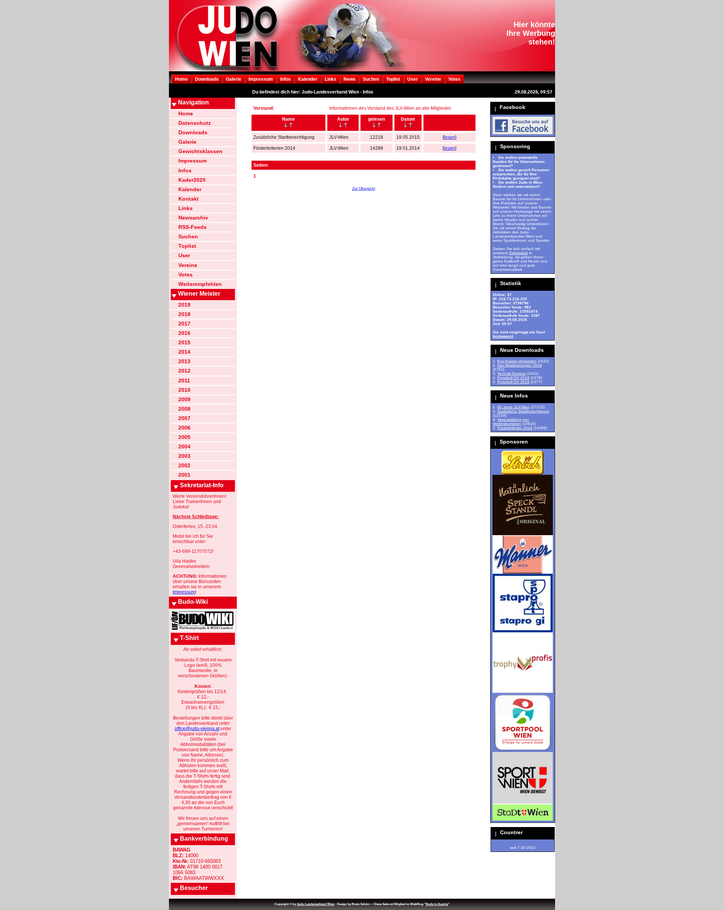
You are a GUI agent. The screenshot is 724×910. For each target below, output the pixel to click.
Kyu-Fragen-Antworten (517, 361)
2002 (184, 465)
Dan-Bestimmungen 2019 (519, 365)
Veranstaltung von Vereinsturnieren (511, 421)
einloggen (503, 336)
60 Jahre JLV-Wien (513, 407)
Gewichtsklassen (200, 151)
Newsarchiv (193, 218)
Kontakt (188, 199)
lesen (449, 137)
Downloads (207, 79)
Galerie (233, 79)
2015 (184, 342)
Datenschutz (194, 123)
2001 (184, 475)
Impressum (260, 79)
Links (330, 79)
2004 (184, 446)
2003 (184, 456)
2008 (184, 409)
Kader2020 (192, 180)
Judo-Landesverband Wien (315, 904)
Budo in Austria (437, 904)
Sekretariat (518, 253)
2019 (184, 305)
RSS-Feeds (192, 227)
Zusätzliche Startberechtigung (523, 411)
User (412, 79)
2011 (184, 381)
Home (181, 79)
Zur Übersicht (363, 188)
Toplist (393, 79)
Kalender (308, 79)
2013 (184, 361)
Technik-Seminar (511, 373)
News (350, 79)
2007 (184, 418)
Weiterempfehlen (200, 284)
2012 (184, 371)
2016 (184, 333)
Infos (285, 79)
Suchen (371, 79)
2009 (184, 399)
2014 (184, 352)
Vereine (433, 79)
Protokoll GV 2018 (513, 382)
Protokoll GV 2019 (513, 378)
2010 (184, 390)
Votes (454, 79)
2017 (184, 324)
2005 (184, 437)
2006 (184, 428)
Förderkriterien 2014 (514, 428)
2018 (184, 314)
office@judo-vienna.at (197, 728)
